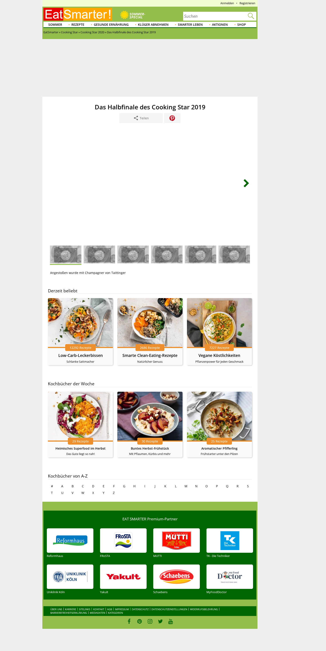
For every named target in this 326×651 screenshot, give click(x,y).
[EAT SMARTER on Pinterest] (139, 621)
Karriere (70, 609)
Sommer (55, 24)
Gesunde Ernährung (111, 24)
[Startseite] (77, 14)
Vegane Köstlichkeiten (219, 355)
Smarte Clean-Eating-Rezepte (149, 355)
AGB (109, 609)
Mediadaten (97, 612)
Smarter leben (190, 24)
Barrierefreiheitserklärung (68, 612)
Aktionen (220, 24)
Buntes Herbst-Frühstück (150, 448)
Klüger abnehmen (153, 24)
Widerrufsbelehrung (204, 609)
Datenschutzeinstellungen (169, 609)
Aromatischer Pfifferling (219, 448)
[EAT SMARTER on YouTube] (170, 621)
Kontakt (98, 609)
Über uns (56, 609)
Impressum (122, 609)
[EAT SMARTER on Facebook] (129, 621)
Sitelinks (84, 609)
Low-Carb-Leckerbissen (80, 355)
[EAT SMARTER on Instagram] (150, 621)
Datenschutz (140, 609)
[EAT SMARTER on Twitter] (160, 621)
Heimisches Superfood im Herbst (80, 448)
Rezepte (77, 24)
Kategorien (115, 612)
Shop (241, 24)
